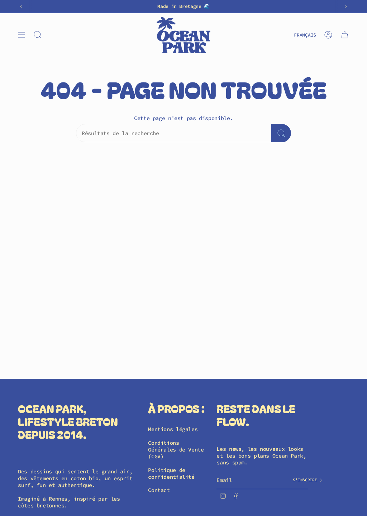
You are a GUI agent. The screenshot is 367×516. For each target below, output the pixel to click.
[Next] (346, 6)
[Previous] (21, 6)
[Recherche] (281, 133)
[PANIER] (345, 35)
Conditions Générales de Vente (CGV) (176, 449)
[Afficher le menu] (21, 35)
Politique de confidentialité (171, 473)
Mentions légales (172, 429)
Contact (159, 490)
